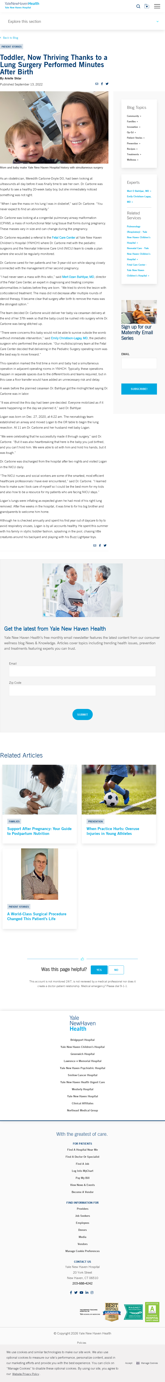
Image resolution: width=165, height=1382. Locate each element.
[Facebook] (71, 1292)
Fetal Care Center (63, 237)
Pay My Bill (83, 1178)
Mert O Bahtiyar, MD (138, 190)
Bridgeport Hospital (82, 1040)
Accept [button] (128, 1363)
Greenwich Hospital (83, 1054)
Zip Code (15, 683)
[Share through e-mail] (96, 84)
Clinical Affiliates (82, 1103)
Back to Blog (10, 37)
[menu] (157, 6)
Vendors (83, 1244)
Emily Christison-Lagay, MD (69, 338)
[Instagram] (92, 1292)
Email (125, 354)
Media (82, 1237)
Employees (82, 1223)
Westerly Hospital (82, 1089)
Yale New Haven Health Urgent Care (82, 1082)
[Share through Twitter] (107, 84)
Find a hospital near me (82, 1149)
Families (131, 121)
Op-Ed (130, 132)
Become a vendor (83, 1192)
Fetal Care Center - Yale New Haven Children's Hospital (137, 270)
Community (133, 115)
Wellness (131, 159)
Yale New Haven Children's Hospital (83, 1047)
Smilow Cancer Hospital (82, 1075)
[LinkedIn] (87, 1292)
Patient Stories (134, 137)
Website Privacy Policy (25, 1374)
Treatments (133, 154)
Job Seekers (82, 1216)
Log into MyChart (82, 1171)
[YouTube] (81, 1292)
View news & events (82, 1185)
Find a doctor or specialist (82, 1157)
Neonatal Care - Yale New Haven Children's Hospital (138, 253)
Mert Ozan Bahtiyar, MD (78, 277)
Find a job (82, 1164)
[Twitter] (75, 1292)
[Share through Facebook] (102, 84)
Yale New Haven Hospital (82, 1096)
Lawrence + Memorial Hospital (82, 1061)
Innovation (132, 126)
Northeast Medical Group (82, 1110)
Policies (81, 1343)
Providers (82, 1209)
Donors (82, 1230)
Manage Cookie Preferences (82, 1251)
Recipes (131, 148)
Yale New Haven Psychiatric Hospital (82, 1068)
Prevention (132, 143)
